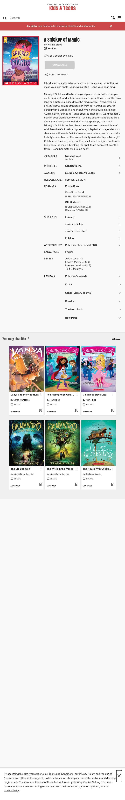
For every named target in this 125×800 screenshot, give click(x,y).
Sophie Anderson (93, 474)
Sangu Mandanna (22, 400)
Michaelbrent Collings (23, 474)
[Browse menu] (120, 18)
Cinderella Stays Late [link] (94, 394)
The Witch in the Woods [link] (60, 469)
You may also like (14, 338)
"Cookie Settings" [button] (92, 782)
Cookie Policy (11, 790)
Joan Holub (54, 400)
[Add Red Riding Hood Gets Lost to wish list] (77, 411)
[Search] (4, 18)
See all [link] (116, 339)
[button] (60, 65)
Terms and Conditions (61, 774)
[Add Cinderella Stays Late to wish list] (113, 411)
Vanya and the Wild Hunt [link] (25, 394)
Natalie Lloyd (55, 44)
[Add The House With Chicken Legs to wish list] (113, 485)
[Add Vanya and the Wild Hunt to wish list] (40, 411)
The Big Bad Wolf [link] (20, 469)
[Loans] (113, 18)
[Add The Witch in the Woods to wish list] (77, 485)
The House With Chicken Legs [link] (97, 469)
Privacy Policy (87, 774)
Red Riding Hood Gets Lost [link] (61, 394)
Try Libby (32, 26)
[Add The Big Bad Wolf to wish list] (40, 485)
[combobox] (55, 18)
